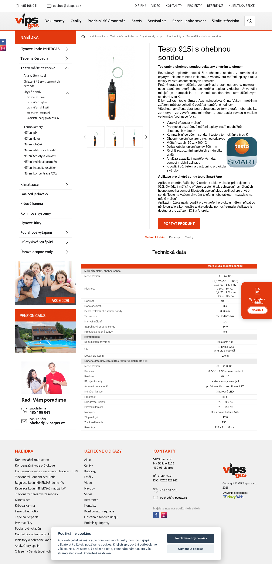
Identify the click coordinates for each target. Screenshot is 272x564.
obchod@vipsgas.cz (67, 5)
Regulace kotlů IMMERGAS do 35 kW (39, 482)
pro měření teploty (37, 102)
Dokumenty (54, 21)
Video (155, 5)
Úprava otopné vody (36, 252)
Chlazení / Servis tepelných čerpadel (42, 84)
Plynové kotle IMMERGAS (40, 49)
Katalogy (174, 237)
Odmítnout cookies (190, 548)
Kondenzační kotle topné (32, 459)
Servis (137, 21)
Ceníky (76, 21)
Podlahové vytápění (36, 233)
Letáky (88, 477)
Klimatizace (29, 185)
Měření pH (30, 132)
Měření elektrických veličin (41, 150)
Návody (89, 488)
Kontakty (174, 5)
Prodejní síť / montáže (107, 21)
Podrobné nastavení (98, 553)
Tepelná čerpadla (34, 59)
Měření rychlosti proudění (40, 162)
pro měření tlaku (36, 97)
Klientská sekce (241, 5)
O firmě (140, 5)
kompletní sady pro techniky (43, 118)
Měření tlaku (32, 138)
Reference (215, 5)
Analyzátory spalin (36, 75)
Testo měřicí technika (37, 68)
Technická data (154, 237)
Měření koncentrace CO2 (40, 173)
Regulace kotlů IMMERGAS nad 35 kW (40, 488)
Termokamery (33, 127)
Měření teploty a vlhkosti (40, 156)
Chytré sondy (32, 92)
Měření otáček (33, 144)
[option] (115, 84)
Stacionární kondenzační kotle (35, 477)
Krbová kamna (31, 204)
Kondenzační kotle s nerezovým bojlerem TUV (46, 471)
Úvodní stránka (96, 36)
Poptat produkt (179, 224)
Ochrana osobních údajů (101, 517)
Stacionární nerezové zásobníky (36, 494)
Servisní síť (157, 21)
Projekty (194, 5)
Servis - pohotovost (189, 21)
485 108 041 (29, 5)
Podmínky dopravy (96, 523)
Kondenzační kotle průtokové (35, 465)
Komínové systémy (35, 214)
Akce (87, 459)
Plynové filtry (30, 223)
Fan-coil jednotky (34, 194)
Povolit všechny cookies (190, 538)
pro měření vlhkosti (38, 107)
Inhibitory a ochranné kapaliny (35, 540)
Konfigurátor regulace (99, 511)
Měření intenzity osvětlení (40, 167)
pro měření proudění (38, 113)
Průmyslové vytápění (36, 242)
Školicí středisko (225, 21)
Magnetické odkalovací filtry (33, 534)
